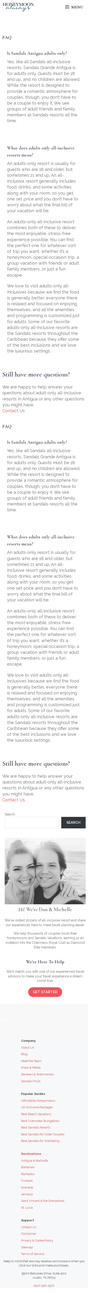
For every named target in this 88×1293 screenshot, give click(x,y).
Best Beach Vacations (36, 1114)
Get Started (45, 992)
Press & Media (31, 1067)
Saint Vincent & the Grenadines (42, 1201)
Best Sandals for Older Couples (42, 1134)
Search (10, 814)
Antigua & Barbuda (34, 1160)
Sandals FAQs (30, 1081)
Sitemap (27, 1247)
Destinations (31, 1154)
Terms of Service (32, 1254)
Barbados (27, 1174)
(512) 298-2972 (44, 1285)
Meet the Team (31, 1061)
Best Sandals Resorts (35, 1127)
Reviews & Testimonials (37, 1074)
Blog (24, 1054)
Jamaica (27, 1194)
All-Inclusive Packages (37, 1107)
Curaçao (27, 1180)
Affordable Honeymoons (38, 1100)
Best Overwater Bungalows (40, 1121)
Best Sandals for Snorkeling (40, 1141)
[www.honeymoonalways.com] (18, 7)
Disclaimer (28, 1233)
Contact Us (13, 410)
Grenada (27, 1187)
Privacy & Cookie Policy (37, 1240)
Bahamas (27, 1167)
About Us (27, 1047)
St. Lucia (27, 1207)
